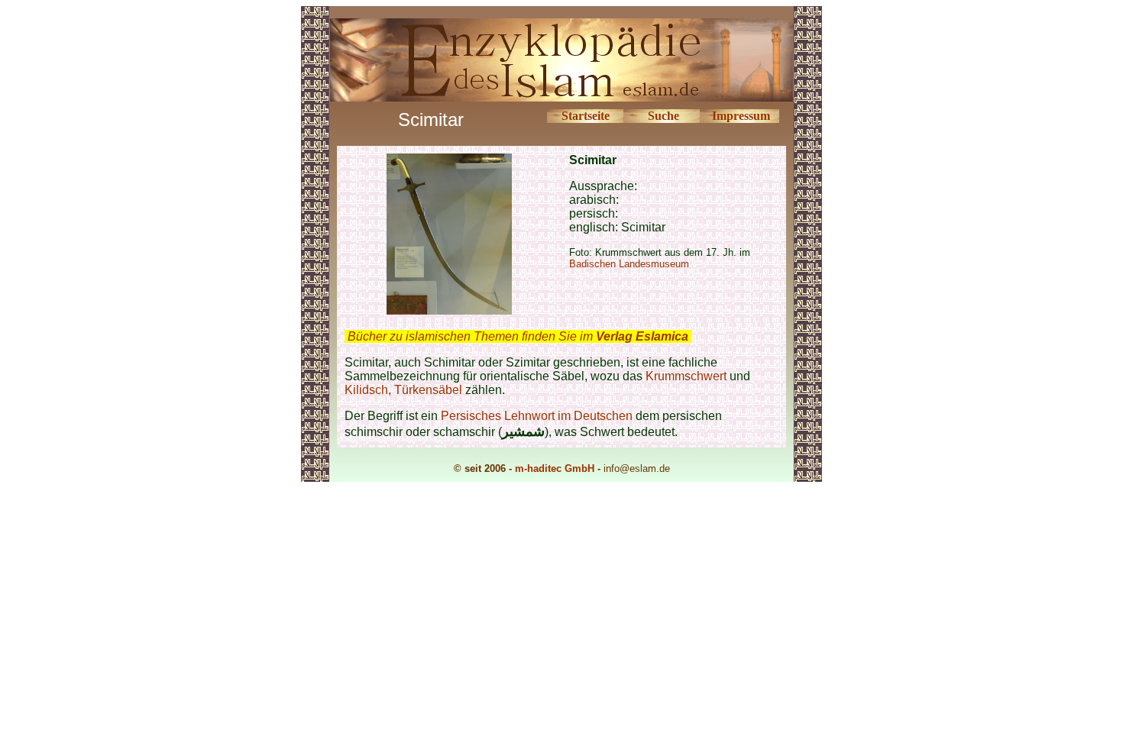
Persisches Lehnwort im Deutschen (537, 415)
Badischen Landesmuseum (629, 264)
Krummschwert (686, 376)
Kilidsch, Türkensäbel (403, 389)
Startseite (586, 115)
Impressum (741, 115)
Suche (663, 115)
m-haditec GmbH (554, 468)
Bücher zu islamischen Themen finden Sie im (518, 336)
